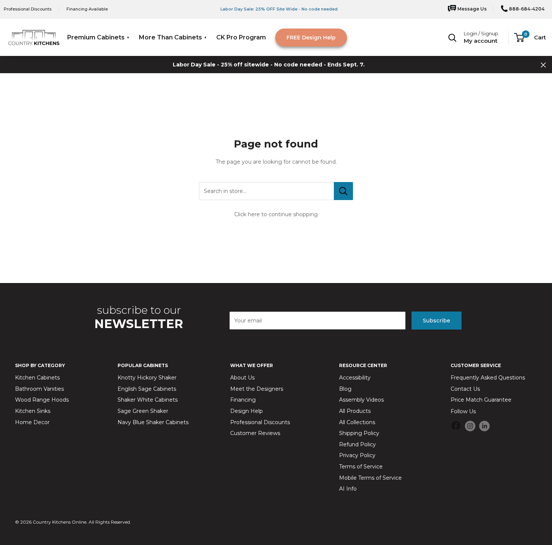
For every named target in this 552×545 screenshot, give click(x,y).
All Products (355, 411)
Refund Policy (357, 444)
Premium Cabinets (96, 37)
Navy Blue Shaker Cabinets (153, 422)
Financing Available (87, 9)
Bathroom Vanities (39, 388)
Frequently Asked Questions (488, 377)
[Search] (452, 37)
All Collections (357, 422)
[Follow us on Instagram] (470, 425)
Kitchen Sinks (32, 411)
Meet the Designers (256, 388)
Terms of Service (361, 466)
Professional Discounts (27, 9)
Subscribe (436, 320)
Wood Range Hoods (42, 399)
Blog (345, 388)
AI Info (348, 488)
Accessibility (355, 377)
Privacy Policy (357, 455)
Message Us (471, 9)
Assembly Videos (361, 399)
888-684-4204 (526, 9)
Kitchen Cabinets (37, 377)
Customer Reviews (255, 433)
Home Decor (32, 422)
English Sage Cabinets (147, 388)
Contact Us (465, 388)
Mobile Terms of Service (370, 477)
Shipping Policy (359, 433)
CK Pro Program (241, 37)
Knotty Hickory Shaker (147, 377)
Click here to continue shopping (276, 214)
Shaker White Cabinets (148, 399)
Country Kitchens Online (59, 522)
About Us (242, 377)
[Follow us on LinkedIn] (484, 425)
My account (481, 40)
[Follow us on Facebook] (456, 427)
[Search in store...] (343, 191)
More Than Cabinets (170, 37)
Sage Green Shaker (143, 411)
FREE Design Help (311, 37)
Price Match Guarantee (481, 399)
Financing (243, 399)
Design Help (246, 411)
